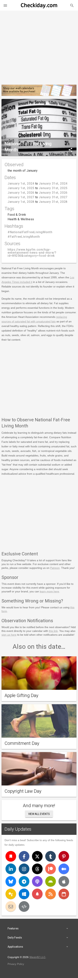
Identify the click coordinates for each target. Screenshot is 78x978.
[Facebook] (24, 856)
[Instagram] (24, 869)
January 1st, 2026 (21, 192)
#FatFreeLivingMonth (24, 236)
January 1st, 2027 (21, 197)
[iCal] (63, 894)
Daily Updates (18, 829)
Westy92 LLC (37, 957)
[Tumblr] (50, 856)
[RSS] (50, 894)
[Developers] (24, 906)
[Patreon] (50, 869)
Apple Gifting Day (21, 695)
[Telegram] (24, 881)
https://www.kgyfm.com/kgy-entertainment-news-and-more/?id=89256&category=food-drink (32, 252)
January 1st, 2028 (21, 202)
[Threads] (37, 869)
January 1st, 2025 (21, 188)
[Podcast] (37, 881)
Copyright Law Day (23, 791)
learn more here (49, 591)
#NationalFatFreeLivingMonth (30, 232)
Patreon (55, 567)
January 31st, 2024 (53, 183)
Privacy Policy (16, 963)
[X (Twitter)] (37, 856)
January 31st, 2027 (53, 197)
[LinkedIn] (10, 869)
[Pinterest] (63, 856)
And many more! (39, 805)
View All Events (39, 813)
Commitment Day (22, 743)
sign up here (9, 634)
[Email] (10, 906)
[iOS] (63, 881)
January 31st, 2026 (53, 192)
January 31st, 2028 (53, 202)
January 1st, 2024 (21, 183)
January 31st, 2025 (53, 188)
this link (53, 630)
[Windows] (24, 894)
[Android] (50, 881)
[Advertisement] (39, 46)
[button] (5, 5)
